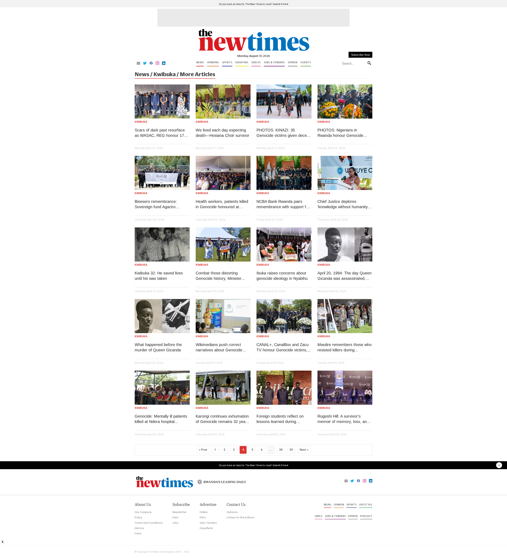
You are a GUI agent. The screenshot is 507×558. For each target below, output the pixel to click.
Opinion (339, 504)
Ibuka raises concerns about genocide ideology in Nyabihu (282, 276)
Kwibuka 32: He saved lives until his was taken (159, 276)
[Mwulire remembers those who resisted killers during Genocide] (345, 316)
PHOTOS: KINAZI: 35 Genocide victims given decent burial (283, 133)
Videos (256, 62)
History (139, 528)
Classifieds (206, 528)
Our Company (143, 512)
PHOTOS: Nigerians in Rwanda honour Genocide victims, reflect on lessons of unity (342, 133)
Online (204, 512)
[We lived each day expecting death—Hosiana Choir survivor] (223, 101)
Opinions (213, 62)
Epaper (292, 62)
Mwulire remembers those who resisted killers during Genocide (344, 347)
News (200, 62)
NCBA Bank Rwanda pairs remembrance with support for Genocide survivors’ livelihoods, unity (283, 204)
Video (318, 516)
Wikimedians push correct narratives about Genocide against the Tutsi (219, 347)
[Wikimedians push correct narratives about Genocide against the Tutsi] (223, 316)
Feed (138, 533)
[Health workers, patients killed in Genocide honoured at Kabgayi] (223, 173)
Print (175, 517)
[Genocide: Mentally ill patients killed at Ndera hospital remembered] (162, 388)
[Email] (138, 63)
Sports (227, 62)
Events (306, 62)
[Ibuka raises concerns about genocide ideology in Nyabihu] (284, 244)
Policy (138, 517)
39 (291, 450)
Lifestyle (365, 504)
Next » (304, 450)
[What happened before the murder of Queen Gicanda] (162, 316)
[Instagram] (157, 63)
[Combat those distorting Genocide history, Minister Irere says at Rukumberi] (223, 244)
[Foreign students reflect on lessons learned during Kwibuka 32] (284, 388)
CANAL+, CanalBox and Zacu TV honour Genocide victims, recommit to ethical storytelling (283, 347)
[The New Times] (254, 51)
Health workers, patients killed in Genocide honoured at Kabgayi (222, 204)
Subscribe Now (360, 54)
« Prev (203, 450)
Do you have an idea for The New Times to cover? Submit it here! (253, 4)
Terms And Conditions (149, 522)
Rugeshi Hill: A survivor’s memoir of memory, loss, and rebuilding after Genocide (343, 419)
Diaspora (241, 62)
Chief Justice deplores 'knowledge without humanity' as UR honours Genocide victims (343, 204)
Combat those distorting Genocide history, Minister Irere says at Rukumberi (218, 276)
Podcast (366, 516)
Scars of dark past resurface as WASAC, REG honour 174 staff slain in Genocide (160, 133)
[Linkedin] (163, 63)
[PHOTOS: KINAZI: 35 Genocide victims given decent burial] (284, 101)
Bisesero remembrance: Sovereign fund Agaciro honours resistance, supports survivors (160, 204)
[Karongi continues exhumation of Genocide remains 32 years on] (223, 388)
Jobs (175, 522)
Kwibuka (141, 121)
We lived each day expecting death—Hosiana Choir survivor (222, 133)
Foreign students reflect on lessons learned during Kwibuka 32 (280, 419)
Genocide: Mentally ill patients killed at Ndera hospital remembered (161, 419)
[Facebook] (151, 63)
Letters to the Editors (240, 517)
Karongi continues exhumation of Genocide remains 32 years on (222, 419)
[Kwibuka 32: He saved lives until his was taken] (162, 244)
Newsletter (179, 512)
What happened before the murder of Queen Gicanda (158, 347)
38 (281, 450)
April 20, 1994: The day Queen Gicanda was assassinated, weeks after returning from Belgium (344, 276)
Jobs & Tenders (274, 62)
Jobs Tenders (208, 522)
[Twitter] (145, 63)
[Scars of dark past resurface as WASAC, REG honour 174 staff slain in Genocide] (162, 101)
